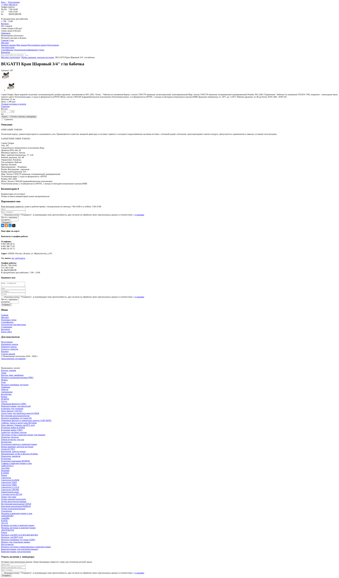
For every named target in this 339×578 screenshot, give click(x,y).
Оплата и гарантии (9, 349)
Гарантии (5, 106)
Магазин (5, 317)
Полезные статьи (8, 320)
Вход (3, 2)
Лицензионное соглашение (13, 358)
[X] (13, 225)
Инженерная (12, 35)
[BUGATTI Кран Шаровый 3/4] (5, 79)
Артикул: (5, 70)
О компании (6, 327)
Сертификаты (7, 322)
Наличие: (5, 99)
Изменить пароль (9, 347)
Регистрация (14, 2)
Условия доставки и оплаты (13, 104)
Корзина (5, 24)
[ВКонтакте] (2, 225)
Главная (4, 315)
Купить (5, 117)
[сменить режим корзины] (9, 24)
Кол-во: (4, 109)
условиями (139, 215)
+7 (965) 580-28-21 (9, 4)
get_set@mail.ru (18, 258)
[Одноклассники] (6, 225)
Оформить (5, 33)
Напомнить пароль (9, 344)
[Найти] (27, 55)
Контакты (5, 329)
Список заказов (8, 354)
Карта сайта (6, 332)
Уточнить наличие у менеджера (23, 117)
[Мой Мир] (10, 225)
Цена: (3, 102)
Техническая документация (13, 324)
